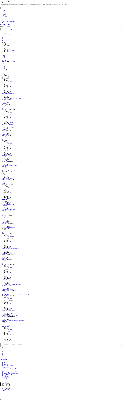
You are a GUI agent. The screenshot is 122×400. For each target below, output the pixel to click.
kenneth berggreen (6, 179)
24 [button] (2, 40)
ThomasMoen (5, 205)
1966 (10, 192)
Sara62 (4, 228)
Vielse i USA (4, 214)
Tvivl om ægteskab (5, 188)
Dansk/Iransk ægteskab (5, 222)
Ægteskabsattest (4, 258)
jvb (3, 145)
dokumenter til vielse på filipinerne (7, 178)
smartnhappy (5, 223)
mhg (10, 112)
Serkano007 (5, 249)
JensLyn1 (4, 300)
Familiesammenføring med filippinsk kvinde (9, 108)
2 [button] (2, 352)
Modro (11, 282)
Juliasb (4, 78)
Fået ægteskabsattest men (6, 134)
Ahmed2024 (5, 264)
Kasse (4, 311)
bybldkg (4, 269)
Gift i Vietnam (4, 160)
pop (3, 321)
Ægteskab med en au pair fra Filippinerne (8, 325)
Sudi (3, 104)
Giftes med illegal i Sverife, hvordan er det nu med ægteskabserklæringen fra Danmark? (15, 294)
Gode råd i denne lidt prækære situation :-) (8, 310)
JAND (4, 171)
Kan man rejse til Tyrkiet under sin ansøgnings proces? (10, 248)
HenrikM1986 (5, 125)
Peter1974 (4, 184)
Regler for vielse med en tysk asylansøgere (8, 227)
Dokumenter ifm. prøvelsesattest (7, 77)
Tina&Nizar (11, 236)
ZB (5, 26)
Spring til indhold (3, 5)
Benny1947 (11, 287)
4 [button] (2, 37)
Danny (4, 130)
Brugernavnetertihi (6, 295)
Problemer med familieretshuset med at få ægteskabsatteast (11, 170)
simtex (4, 215)
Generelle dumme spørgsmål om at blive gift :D (9, 165)
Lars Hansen (11, 122)
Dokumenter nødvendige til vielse (7, 155)
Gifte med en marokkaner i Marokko (7, 232)
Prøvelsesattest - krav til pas (6, 299)
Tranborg (4, 156)
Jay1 (3, 331)
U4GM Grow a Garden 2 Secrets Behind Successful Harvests (11, 98)
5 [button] (2, 38)
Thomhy (11, 308)
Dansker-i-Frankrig (6, 290)
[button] (2, 32)
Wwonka (4, 210)
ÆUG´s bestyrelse (6, 47)
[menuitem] (6, 12)
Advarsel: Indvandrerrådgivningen (7, 52)
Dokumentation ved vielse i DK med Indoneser (9, 253)
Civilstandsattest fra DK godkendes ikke (8, 289)
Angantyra (4, 254)
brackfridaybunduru (6, 326)
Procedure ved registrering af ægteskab (8, 204)
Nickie (4, 166)
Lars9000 (4, 161)
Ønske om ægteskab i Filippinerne (7, 124)
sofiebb (4, 233)
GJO (3, 140)
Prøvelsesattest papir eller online (7, 139)
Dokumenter (4, 129)
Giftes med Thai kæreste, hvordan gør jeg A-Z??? (9, 209)
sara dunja (4, 280)
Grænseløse (11, 176)
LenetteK (11, 339)
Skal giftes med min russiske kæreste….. (8, 183)
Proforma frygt (4, 103)
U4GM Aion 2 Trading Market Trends (8, 93)
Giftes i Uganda (4, 199)
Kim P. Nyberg (12, 313)
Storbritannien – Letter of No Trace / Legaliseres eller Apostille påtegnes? (13, 320)
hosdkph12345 (5, 109)
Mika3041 (4, 194)
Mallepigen (4, 114)
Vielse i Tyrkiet (4, 279)
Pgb (3, 189)
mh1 (3, 61)
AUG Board (8, 26)
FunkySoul (4, 285)
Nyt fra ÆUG (19, 47)
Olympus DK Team (12, 392)
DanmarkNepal (5, 316)
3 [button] (2, 36)
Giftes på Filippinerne (5, 330)
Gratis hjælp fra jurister (5, 60)
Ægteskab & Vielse (5, 24)
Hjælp (3, 263)
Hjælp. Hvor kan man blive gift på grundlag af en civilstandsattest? (12, 284)
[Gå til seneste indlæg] (15, 50)
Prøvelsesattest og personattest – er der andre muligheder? (11, 315)
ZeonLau (4, 83)
